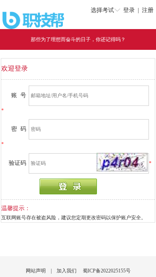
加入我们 (67, 271)
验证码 (17, 163)
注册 (148, 10)
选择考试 (102, 10)
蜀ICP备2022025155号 (107, 271)
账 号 (18, 95)
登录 (129, 10)
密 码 (18, 129)
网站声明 (36, 271)
